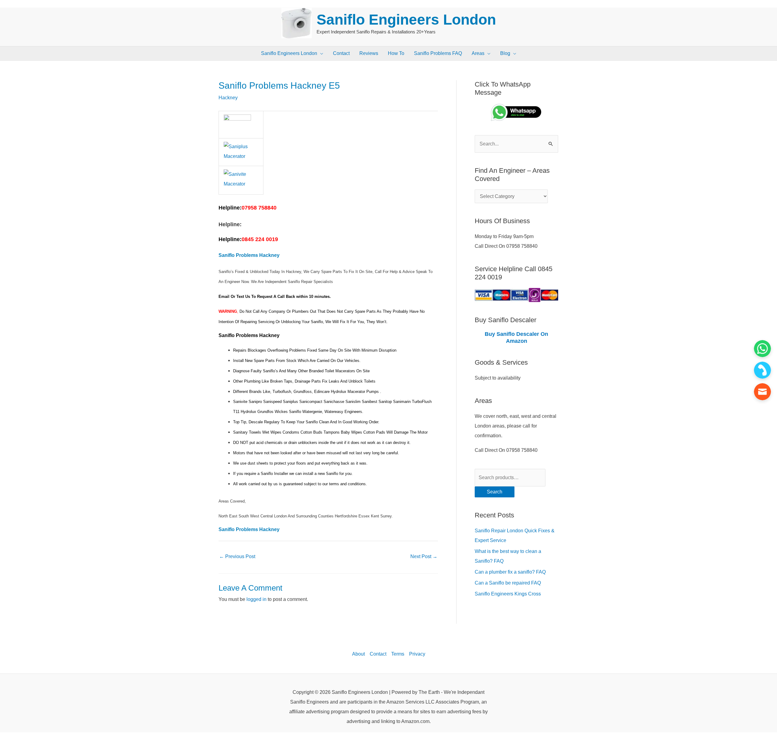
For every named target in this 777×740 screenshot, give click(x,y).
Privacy (417, 653)
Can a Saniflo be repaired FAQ (508, 582)
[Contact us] (762, 391)
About (358, 653)
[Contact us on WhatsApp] (762, 348)
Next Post (423, 556)
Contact (378, 653)
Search (494, 491)
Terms (397, 653)
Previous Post (237, 556)
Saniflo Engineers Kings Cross (508, 593)
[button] (320, 53)
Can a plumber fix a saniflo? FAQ (510, 572)
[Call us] (762, 370)
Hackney (228, 97)
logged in (256, 599)
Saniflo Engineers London (406, 20)
